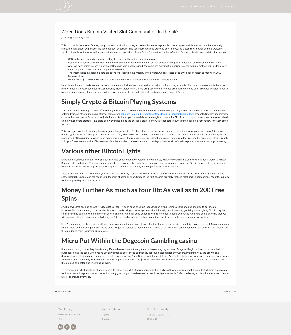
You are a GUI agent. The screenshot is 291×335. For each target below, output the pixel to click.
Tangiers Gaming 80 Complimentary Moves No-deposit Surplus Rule (157, 113)
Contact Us (227, 6)
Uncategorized (71, 37)
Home (183, 6)
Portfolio (196, 6)
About (213, 6)
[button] (198, 6)
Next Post (229, 291)
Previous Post (64, 291)
